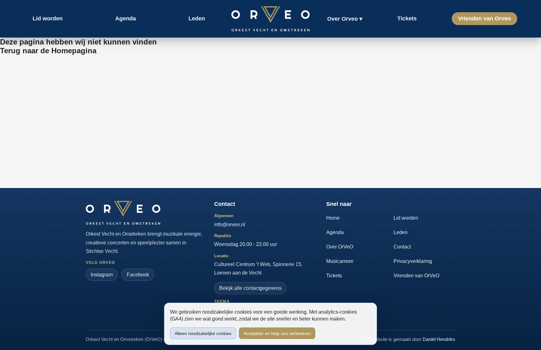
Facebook (138, 274)
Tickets (334, 275)
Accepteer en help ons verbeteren (277, 333)
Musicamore (339, 261)
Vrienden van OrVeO (416, 275)
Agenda (335, 232)
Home (333, 218)
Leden (401, 232)
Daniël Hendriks (439, 339)
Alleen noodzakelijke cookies (203, 333)
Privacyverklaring (413, 261)
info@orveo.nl (229, 224)
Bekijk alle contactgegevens (250, 288)
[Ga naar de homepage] (123, 213)
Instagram (102, 274)
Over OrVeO (339, 246)
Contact (402, 246)
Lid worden (406, 218)
